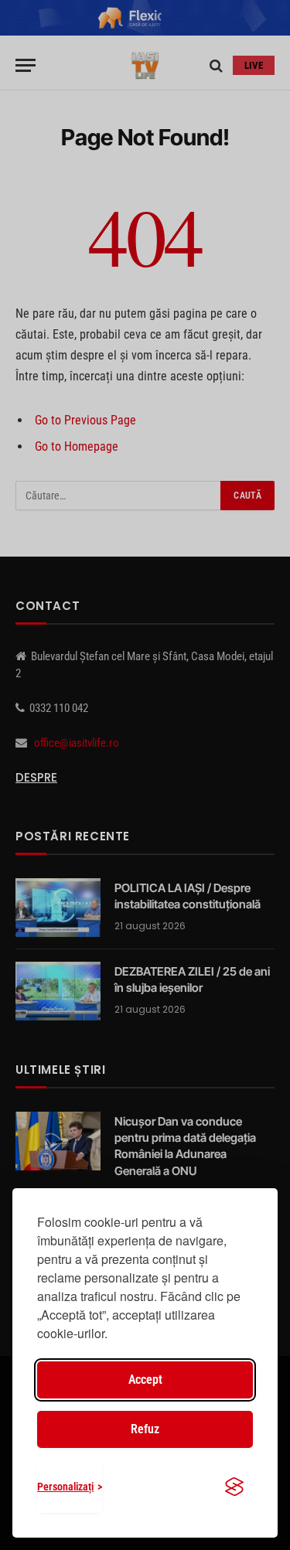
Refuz (145, 1429)
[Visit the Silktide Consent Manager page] (234, 1486)
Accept (145, 1379)
